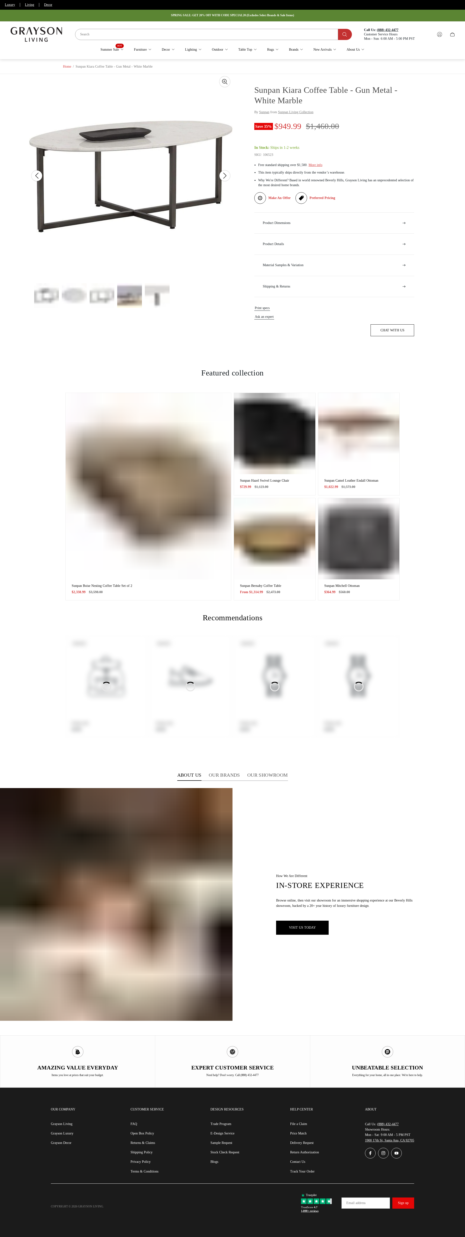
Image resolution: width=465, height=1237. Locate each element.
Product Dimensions (276, 223)
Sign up (403, 1203)
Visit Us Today (302, 927)
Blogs (214, 1162)
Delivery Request (302, 1143)
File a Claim (298, 1124)
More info (315, 165)
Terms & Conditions (144, 1171)
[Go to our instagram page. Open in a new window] (383, 1153)
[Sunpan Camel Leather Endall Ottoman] (359, 433)
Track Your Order (302, 1171)
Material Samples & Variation (283, 265)
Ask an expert (264, 317)
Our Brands (224, 775)
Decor (48, 5)
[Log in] (439, 34)
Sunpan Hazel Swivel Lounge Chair (264, 480)
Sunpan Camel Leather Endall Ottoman (351, 480)
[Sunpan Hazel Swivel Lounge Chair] (274, 433)
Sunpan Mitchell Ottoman (342, 586)
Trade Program (220, 1124)
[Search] (345, 34)
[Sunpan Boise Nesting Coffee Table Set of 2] (148, 486)
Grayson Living (61, 1124)
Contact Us (297, 1162)
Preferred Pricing (322, 198)
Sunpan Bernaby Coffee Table (260, 586)
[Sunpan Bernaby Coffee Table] (274, 539)
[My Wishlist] (428, 34)
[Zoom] (224, 81)
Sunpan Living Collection (295, 112)
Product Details (273, 244)
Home (67, 66)
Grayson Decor (61, 1143)
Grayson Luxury (62, 1133)
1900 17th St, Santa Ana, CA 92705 (389, 1140)
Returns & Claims (143, 1143)
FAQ (134, 1124)
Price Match (298, 1133)
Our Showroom (267, 775)
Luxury (10, 5)
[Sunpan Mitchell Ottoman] (359, 539)
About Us (189, 775)
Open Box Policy (142, 1133)
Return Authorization (304, 1152)
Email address (355, 1203)
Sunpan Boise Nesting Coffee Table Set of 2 (102, 586)
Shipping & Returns (276, 286)
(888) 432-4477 (388, 1124)
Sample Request (221, 1143)
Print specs (262, 308)
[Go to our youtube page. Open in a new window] (396, 1153)
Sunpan (264, 112)
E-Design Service (222, 1133)
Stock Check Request (224, 1152)
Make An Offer (279, 198)
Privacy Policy (141, 1162)
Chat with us (392, 330)
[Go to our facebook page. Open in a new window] (370, 1153)
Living (29, 5)
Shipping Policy (142, 1152)
